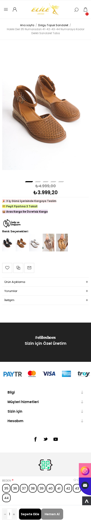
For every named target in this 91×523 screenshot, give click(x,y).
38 (33, 488)
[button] (29, 181)
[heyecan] (45, 439)
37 (24, 488)
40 (50, 488)
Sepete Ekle (30, 514)
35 (6, 488)
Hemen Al (52, 514)
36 (15, 488)
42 (68, 488)
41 (59, 488)
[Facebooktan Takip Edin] (35, 439)
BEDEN (7, 480)
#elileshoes (45, 337)
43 (77, 488)
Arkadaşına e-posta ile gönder (29, 268)
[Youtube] (55, 439)
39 (42, 488)
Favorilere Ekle (7, 268)
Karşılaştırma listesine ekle (18, 268)
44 (6, 498)
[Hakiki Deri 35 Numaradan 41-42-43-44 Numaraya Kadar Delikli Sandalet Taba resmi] (45, 105)
